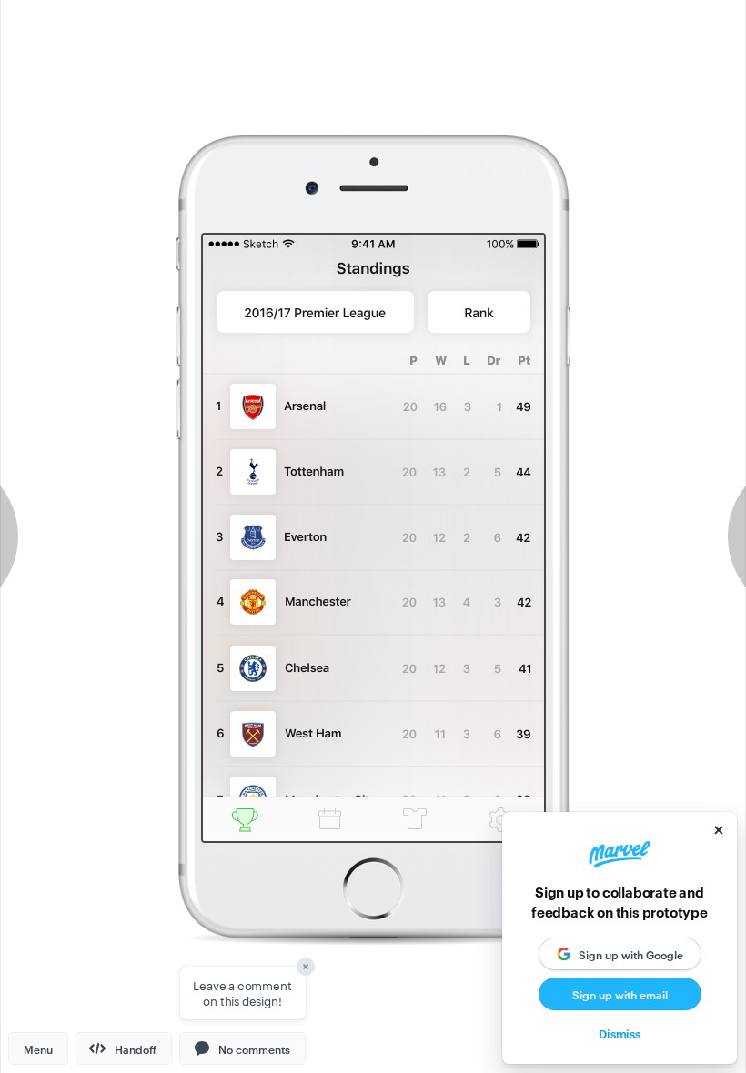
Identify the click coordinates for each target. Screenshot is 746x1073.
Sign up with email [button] (620, 994)
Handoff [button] (135, 1048)
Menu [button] (38, 1048)
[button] (242, 1048)
